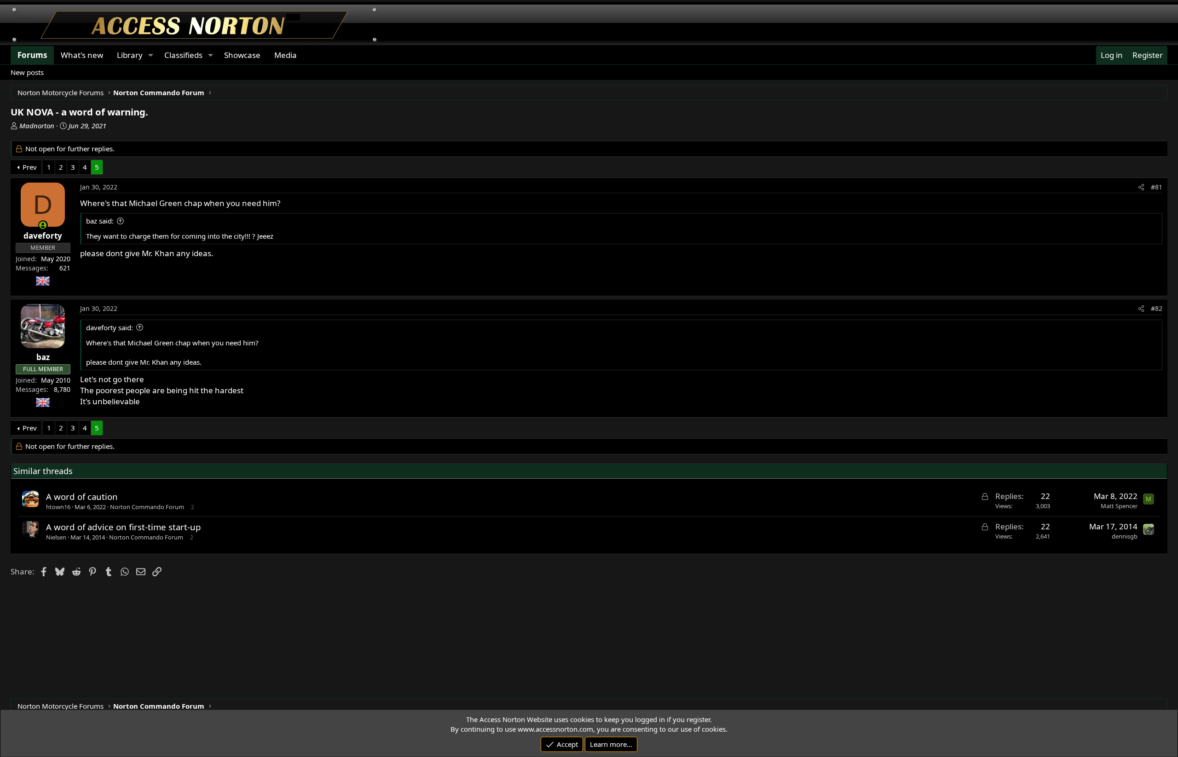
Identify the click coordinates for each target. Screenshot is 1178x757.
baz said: (100, 220)
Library (130, 55)
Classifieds (183, 55)
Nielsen (56, 537)
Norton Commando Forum (147, 507)
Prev (30, 167)
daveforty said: (109, 327)
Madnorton (36, 125)
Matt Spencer (1119, 506)
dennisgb (1125, 536)
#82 (1156, 308)
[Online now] (43, 225)
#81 (1156, 187)
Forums (32, 55)
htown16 (58, 507)
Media (285, 55)
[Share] (1141, 187)
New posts (27, 72)
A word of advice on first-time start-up (123, 527)
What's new (82, 55)
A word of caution (82, 496)
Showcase (242, 55)
